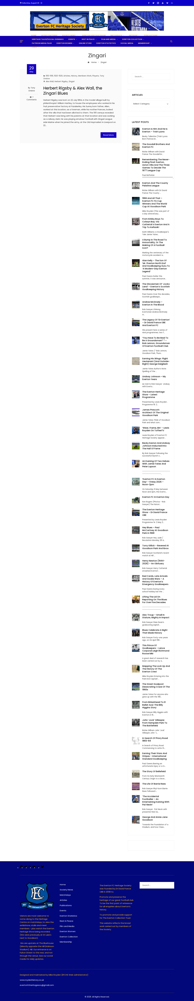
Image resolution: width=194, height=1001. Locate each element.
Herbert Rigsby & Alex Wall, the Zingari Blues (72, 90)
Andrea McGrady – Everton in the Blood (153, 303)
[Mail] (38, 867)
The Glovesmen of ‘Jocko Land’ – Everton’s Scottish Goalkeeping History (156, 286)
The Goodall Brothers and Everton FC (156, 145)
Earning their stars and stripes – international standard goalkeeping (154, 756)
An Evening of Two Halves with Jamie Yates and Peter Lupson (155, 464)
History (74, 76)
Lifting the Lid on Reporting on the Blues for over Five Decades (154, 599)
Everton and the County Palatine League (155, 184)
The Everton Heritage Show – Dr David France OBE (154, 512)
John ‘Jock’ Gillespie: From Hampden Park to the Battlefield (154, 723)
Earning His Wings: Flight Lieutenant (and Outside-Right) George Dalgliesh (156, 361)
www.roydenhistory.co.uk (32, 980)
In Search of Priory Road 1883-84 (155, 739)
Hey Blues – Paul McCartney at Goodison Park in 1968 (155, 530)
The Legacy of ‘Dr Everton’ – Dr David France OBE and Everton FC (156, 322)
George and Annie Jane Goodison (154, 818)
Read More (108, 135)
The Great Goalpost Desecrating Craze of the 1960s (156, 687)
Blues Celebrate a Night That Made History (154, 631)
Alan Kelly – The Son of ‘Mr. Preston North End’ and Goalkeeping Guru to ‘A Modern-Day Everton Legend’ (156, 266)
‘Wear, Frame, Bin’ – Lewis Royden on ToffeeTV (155, 429)
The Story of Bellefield (154, 771)
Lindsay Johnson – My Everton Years (154, 378)
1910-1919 (49, 76)
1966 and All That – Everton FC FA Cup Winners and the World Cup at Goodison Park (154, 202)
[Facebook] (21, 867)
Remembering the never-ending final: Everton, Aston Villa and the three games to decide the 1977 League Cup (156, 165)
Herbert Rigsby (61, 81)
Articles (66, 76)
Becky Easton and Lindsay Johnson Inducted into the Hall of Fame (156, 446)
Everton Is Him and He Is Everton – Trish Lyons (154, 130)
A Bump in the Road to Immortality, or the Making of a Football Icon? (154, 243)
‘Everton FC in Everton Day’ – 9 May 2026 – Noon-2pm (153, 482)
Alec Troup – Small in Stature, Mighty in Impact (155, 616)
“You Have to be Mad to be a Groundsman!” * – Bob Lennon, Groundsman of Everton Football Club (156, 342)
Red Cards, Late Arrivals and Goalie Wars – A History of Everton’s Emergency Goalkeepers (155, 580)
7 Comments (32, 98)
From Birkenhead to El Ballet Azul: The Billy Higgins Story (154, 705)
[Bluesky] (42, 867)
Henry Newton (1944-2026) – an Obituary (153, 562)
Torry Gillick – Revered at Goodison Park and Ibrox (155, 547)
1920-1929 (58, 76)
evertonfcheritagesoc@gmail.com (37, 985)
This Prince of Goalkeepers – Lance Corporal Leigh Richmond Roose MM (155, 649)
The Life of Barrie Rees (154, 783)
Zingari (72, 81)
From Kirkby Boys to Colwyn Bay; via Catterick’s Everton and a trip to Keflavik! (155, 223)
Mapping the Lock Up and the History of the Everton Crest (156, 669)
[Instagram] (29, 867)
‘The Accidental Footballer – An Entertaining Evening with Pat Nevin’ (155, 800)
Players (95, 76)
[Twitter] (25, 867)
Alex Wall (50, 81)
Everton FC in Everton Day (155, 497)
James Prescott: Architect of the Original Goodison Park (155, 412)
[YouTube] (34, 867)
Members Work (84, 76)
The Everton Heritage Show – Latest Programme (153, 394)
